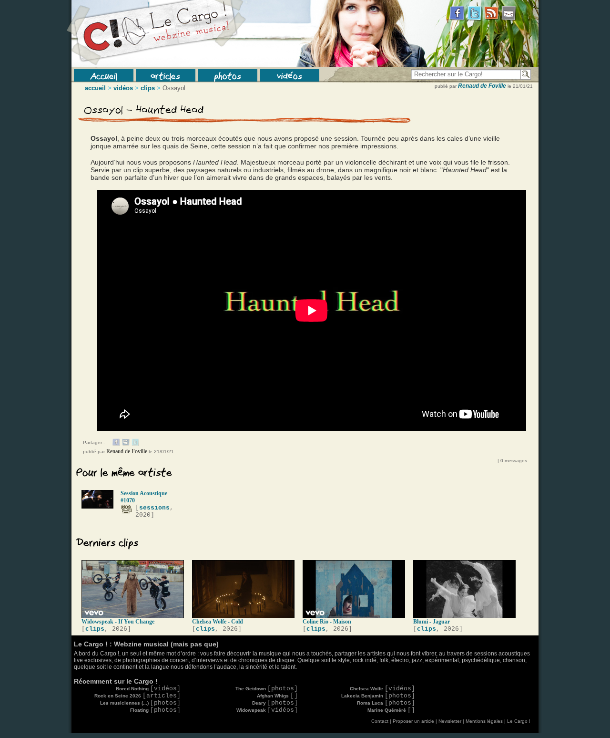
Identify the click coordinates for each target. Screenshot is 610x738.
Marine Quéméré (391, 710)
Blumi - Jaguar (431, 621)
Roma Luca (386, 703)
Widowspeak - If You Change (117, 621)
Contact (379, 721)
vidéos (289, 75)
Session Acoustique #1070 (144, 497)
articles (165, 75)
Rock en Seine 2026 (137, 695)
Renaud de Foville (482, 86)
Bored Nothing (148, 688)
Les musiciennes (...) (140, 703)
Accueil (103, 75)
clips (148, 88)
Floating (155, 710)
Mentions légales (484, 721)
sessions (154, 507)
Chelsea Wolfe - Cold (217, 621)
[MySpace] (126, 444)
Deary (275, 703)
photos (227, 75)
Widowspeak (267, 710)
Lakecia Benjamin (378, 695)
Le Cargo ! (518, 721)
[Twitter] (135, 444)
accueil (95, 88)
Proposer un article (413, 721)
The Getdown (266, 688)
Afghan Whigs (277, 695)
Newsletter (449, 721)
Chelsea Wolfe (382, 688)
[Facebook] (116, 444)
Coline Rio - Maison (327, 621)
